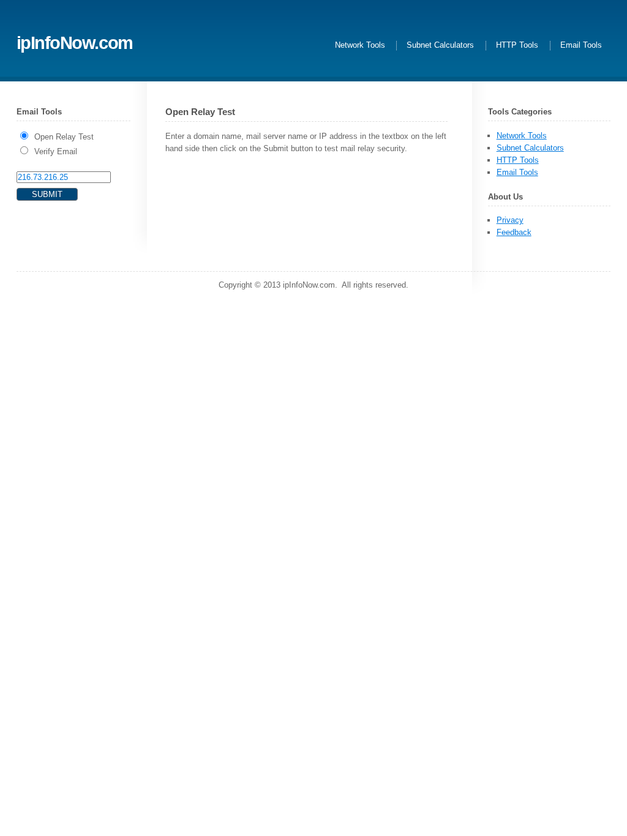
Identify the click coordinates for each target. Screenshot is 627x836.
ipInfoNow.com (75, 42)
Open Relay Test (64, 136)
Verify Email (55, 151)
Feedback (514, 232)
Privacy (510, 220)
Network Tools (360, 45)
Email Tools (581, 45)
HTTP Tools (517, 45)
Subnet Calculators (440, 45)
